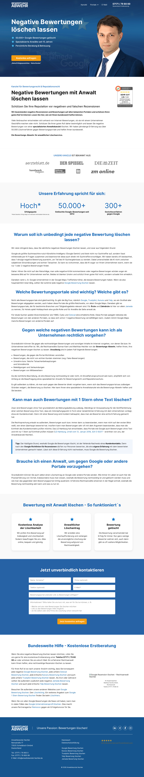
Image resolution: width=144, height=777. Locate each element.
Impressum (66, 740)
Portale (93, 5)
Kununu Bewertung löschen (54, 675)
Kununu (101, 300)
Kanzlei (84, 5)
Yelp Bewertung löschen (51, 684)
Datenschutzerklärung (70, 743)
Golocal (72, 315)
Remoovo (36, 707)
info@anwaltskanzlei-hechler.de (30, 758)
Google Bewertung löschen (76, 283)
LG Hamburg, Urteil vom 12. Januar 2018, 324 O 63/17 (79, 432)
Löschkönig (39, 692)
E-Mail (104, 5)
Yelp (111, 300)
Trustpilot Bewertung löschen (35, 678)
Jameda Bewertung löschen (73, 759)
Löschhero (55, 695)
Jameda (129, 306)
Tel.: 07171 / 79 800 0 (19, 753)
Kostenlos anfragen (26, 58)
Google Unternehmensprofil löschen (45, 704)
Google (84, 300)
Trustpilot (92, 300)
